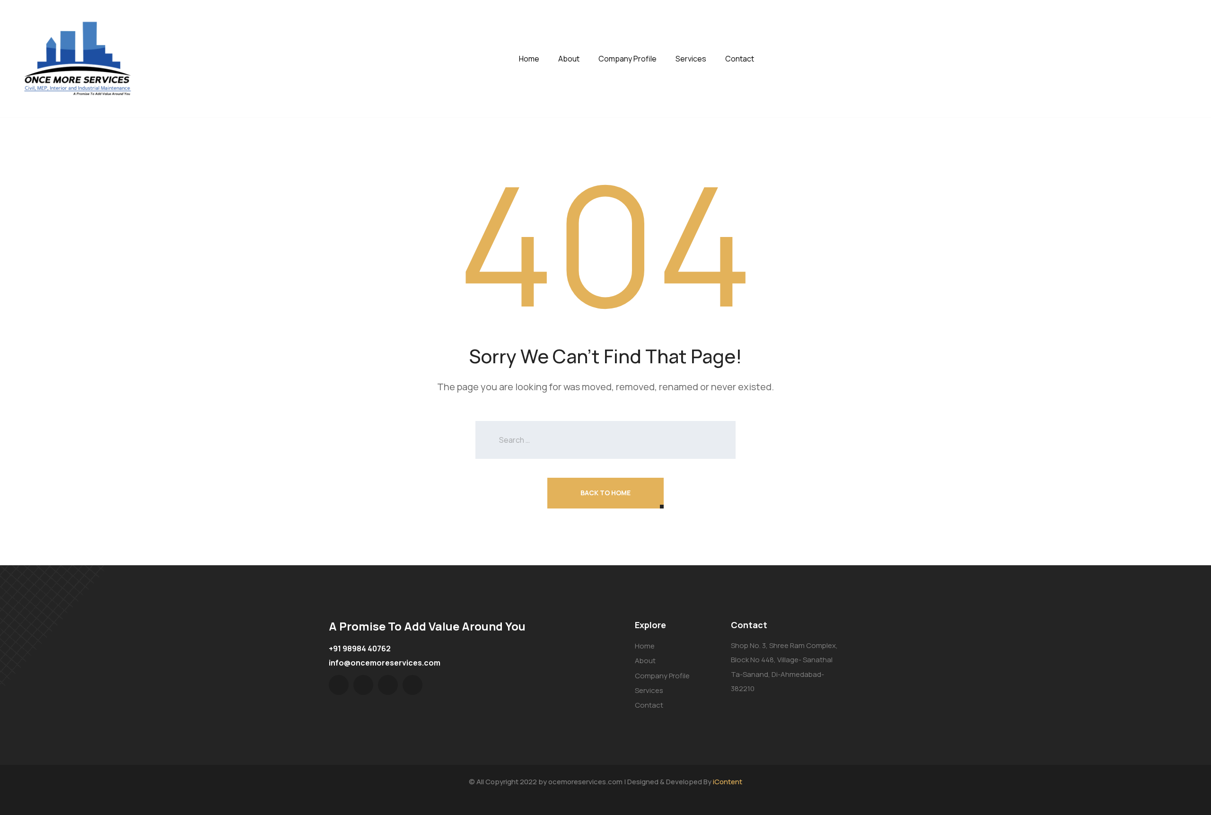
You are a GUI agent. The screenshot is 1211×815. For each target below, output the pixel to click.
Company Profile (627, 58)
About (568, 58)
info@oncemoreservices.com (384, 662)
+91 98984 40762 (360, 648)
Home (529, 58)
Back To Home (605, 492)
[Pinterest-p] (388, 685)
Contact (739, 58)
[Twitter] (339, 685)
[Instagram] (412, 685)
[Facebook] (363, 685)
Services (691, 58)
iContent (727, 782)
